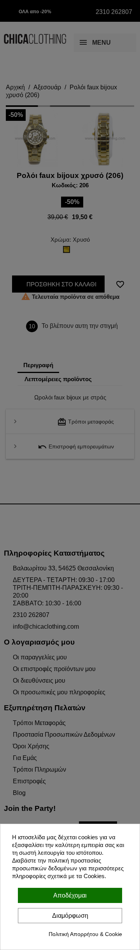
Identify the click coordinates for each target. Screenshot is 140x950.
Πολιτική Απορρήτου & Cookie (85, 934)
